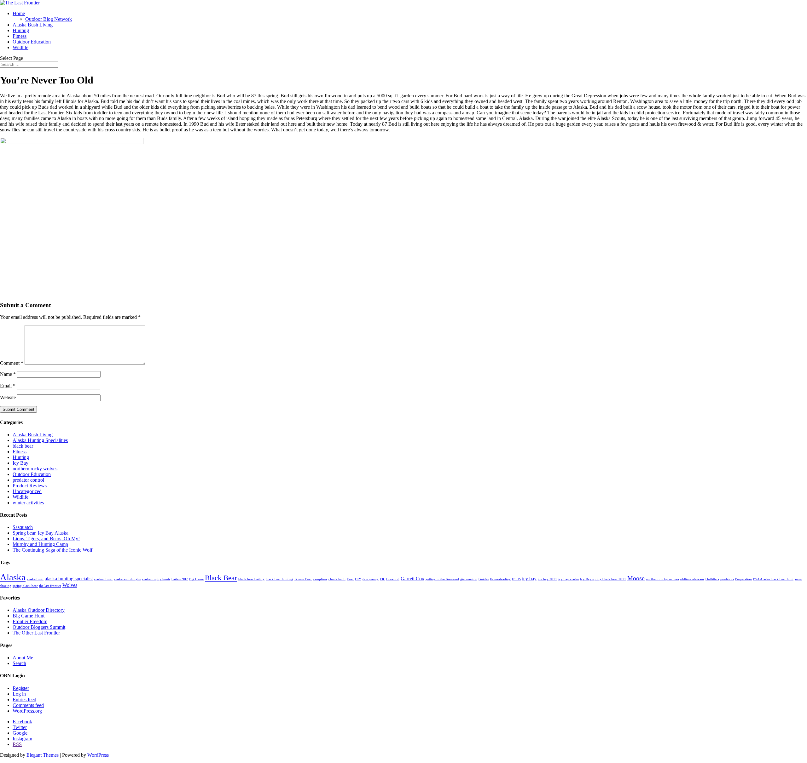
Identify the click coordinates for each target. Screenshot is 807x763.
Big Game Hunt (28, 615)
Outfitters (712, 579)
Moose (636, 578)
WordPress (98, 755)
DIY (358, 579)
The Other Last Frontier (36, 632)
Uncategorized (27, 491)
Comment (11, 363)
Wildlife (20, 47)
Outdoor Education (32, 41)
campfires (320, 579)
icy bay (529, 579)
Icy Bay (20, 463)
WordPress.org (27, 711)
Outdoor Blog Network (48, 19)
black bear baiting (251, 579)
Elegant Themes (42, 755)
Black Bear (221, 578)
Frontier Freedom (30, 621)
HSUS (516, 579)
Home (19, 13)
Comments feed (28, 705)
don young (371, 579)
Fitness (19, 36)
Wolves (69, 585)
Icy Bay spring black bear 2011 (603, 579)
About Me (23, 657)
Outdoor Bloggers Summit (39, 627)
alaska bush (35, 579)
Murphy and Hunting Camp (40, 544)
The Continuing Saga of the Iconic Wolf (52, 550)
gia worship (468, 579)
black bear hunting (279, 579)
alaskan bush (103, 579)
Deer (350, 579)
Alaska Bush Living (33, 24)
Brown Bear (303, 579)
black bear (23, 446)
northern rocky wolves (35, 468)
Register (21, 688)
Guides (484, 579)
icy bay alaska (568, 579)
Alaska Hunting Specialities (40, 440)
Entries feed (24, 699)
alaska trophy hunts (156, 579)
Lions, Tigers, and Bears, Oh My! (46, 538)
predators (727, 579)
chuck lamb (336, 579)
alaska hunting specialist (69, 579)
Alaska (13, 577)
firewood (392, 579)
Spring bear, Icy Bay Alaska (40, 533)
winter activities (28, 502)
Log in (19, 694)
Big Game (196, 579)
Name (8, 374)
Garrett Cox (412, 579)
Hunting (21, 30)
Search (19, 663)
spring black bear (25, 586)
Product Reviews (30, 485)
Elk (382, 579)
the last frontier (50, 586)
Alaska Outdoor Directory (39, 610)
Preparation (743, 579)
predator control (28, 480)
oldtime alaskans (692, 579)
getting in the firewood (442, 579)
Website (8, 397)
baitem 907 (179, 579)
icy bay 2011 (547, 579)
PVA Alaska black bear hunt (773, 579)
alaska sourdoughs (127, 579)
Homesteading (500, 579)
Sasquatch (23, 527)
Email (7, 385)
